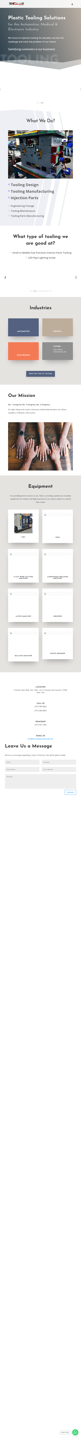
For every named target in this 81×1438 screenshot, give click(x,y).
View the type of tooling (40, 374)
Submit (70, 792)
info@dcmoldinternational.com (40, 739)
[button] (37, 102)
